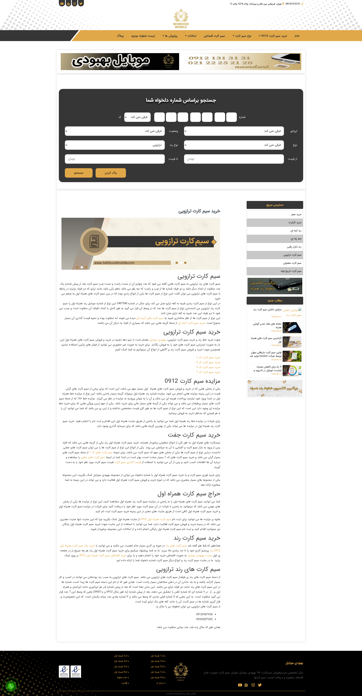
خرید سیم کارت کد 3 (208, 362)
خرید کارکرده (295, 223)
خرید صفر (296, 214)
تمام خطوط (122, 677)
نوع (295, 145)
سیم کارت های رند (176, 545)
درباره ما (160, 683)
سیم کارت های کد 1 (101, 452)
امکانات (191, 36)
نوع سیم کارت (242, 36)
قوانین (124, 683)
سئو (181, 693)
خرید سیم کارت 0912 (274, 36)
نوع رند (173, 145)
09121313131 (293, 4)
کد (119, 117)
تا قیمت (173, 159)
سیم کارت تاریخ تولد (291, 271)
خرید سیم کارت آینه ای (191, 323)
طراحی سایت (190, 693)
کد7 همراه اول (157, 672)
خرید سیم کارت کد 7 (208, 372)
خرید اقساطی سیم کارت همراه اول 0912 (103, 555)
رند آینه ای (296, 231)
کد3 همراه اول (157, 661)
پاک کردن (111, 172)
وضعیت (173, 131)
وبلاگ (120, 36)
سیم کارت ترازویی (292, 255)
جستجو (78, 172)
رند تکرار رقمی (294, 247)
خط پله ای (296, 239)
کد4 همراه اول (120, 661)
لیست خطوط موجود (143, 36)
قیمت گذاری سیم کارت (127, 462)
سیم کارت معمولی (292, 263)
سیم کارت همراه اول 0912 (155, 519)
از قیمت (292, 159)
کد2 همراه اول (120, 656)
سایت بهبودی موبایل (199, 555)
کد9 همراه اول (157, 677)
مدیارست (170, 693)
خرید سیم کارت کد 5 (208, 367)
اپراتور (293, 131)
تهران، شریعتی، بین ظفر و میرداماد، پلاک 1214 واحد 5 (256, 4)
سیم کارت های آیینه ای (150, 318)
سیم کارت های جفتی (93, 457)
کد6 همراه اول (120, 666)
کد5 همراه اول (157, 666)
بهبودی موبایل (158, 340)
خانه (297, 36)
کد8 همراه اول (120, 672)
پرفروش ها (170, 36)
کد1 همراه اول (157, 656)
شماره (242, 117)
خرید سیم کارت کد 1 (208, 357)
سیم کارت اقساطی (214, 36)
